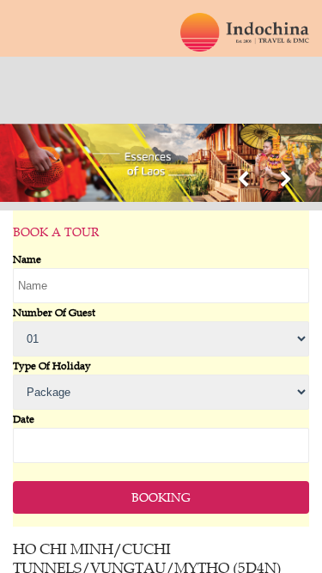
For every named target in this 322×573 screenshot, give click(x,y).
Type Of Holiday (52, 365)
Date (23, 418)
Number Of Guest (54, 312)
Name (27, 258)
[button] (242, 181)
